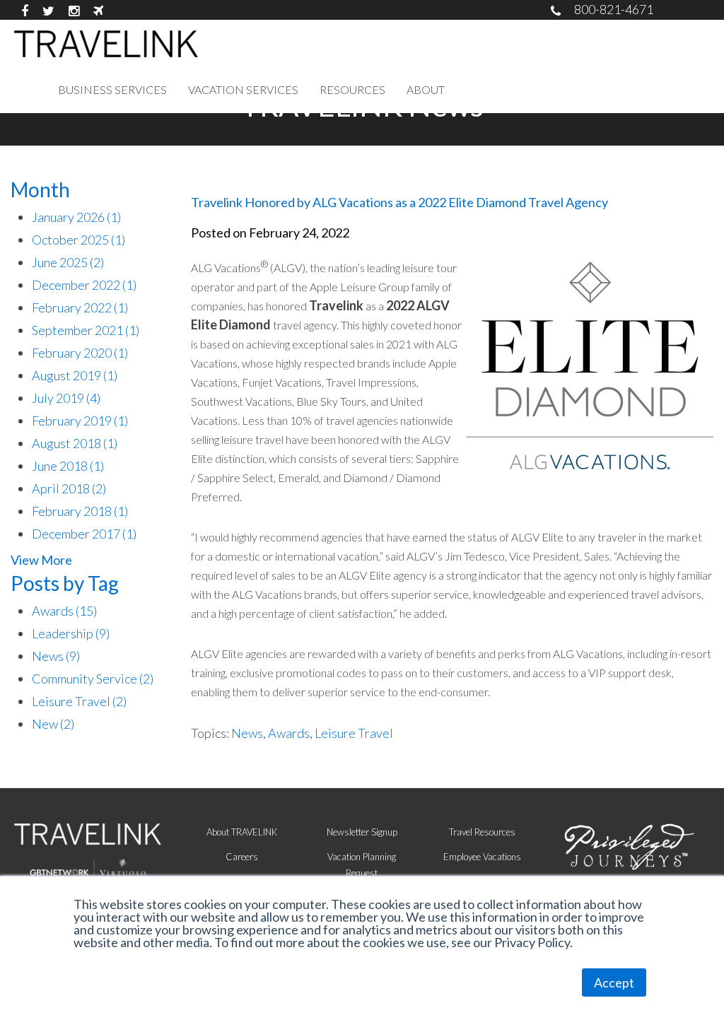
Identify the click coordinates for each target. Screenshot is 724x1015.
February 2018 (80, 511)
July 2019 (66, 398)
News (56, 656)
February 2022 (80, 307)
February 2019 (80, 420)
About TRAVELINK (241, 832)
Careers (242, 856)
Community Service (92, 678)
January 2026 (76, 217)
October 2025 (78, 239)
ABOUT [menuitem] (426, 89)
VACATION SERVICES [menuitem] (243, 89)
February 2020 (80, 352)
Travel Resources (482, 832)
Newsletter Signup (362, 832)
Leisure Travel (79, 701)
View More (41, 560)
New (53, 724)
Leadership (71, 633)
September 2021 (85, 330)
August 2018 (74, 443)
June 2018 (68, 466)
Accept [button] (614, 982)
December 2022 (84, 285)
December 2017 (84, 533)
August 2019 (74, 375)
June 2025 (68, 262)
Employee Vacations (482, 856)
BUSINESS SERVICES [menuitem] (112, 89)
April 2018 (69, 488)
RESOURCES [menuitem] (352, 89)
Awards (64, 610)
